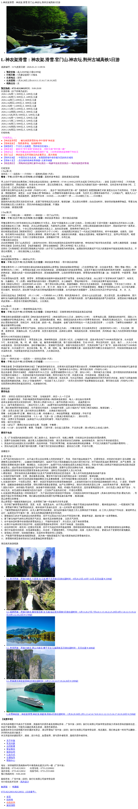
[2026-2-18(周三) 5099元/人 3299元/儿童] (69, 123)
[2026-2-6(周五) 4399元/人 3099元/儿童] (69, 103)
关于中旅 (10, 740)
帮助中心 (10, 760)
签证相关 (10, 749)
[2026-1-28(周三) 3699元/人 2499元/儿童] (69, 97)
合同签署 (10, 746)
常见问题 (10, 743)
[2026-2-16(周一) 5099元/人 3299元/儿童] (69, 118)
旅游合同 (10, 752)
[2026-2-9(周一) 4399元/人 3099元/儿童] (69, 106)
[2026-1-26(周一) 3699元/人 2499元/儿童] (69, 94)
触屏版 (4, 787)
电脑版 (15, 787)
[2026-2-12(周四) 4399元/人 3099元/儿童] (69, 112)
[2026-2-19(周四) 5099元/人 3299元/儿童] (69, 126)
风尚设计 (24, 782)
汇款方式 (10, 755)
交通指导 (10, 757)
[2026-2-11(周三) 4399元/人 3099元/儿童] (69, 109)
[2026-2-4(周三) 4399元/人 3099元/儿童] (69, 100)
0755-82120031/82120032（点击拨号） (19, 792)
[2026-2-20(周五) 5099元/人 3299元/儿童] (69, 129)
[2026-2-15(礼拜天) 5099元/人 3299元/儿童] (69, 115)
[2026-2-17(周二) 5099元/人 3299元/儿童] (69, 121)
